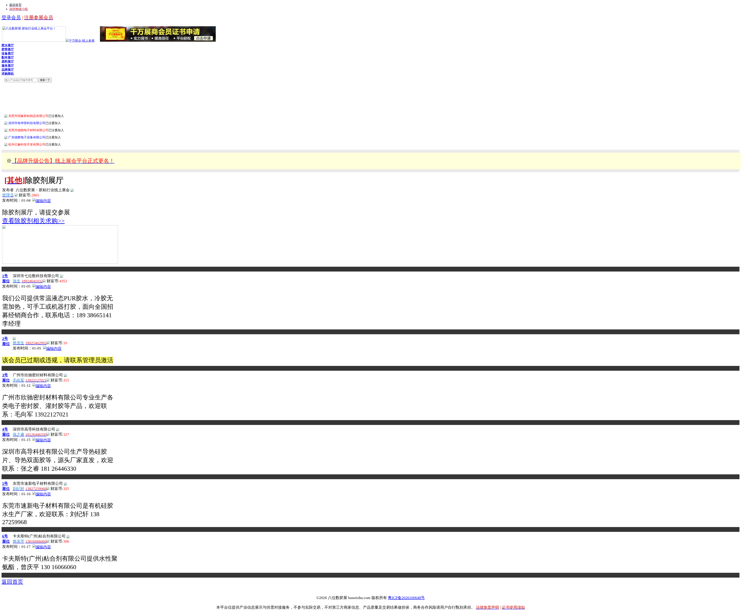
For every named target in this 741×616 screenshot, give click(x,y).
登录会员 (11, 17)
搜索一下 (45, 80)
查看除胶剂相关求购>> (33, 220)
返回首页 (12, 582)
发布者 (8, 190)
